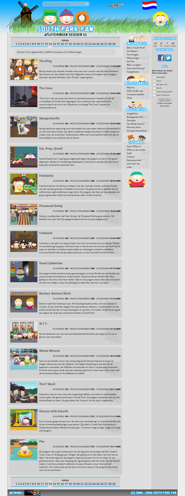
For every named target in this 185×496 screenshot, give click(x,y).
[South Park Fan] (65, 29)
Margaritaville (49, 118)
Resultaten (164, 106)
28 (109, 44)
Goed (158, 81)
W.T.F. (43, 324)
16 (62, 44)
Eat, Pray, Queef (50, 149)
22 (86, 44)
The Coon (46, 88)
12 (46, 44)
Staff (129, 153)
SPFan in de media (136, 149)
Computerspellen (135, 94)
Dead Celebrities (51, 263)
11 (42, 44)
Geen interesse (163, 95)
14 (54, 44)
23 (90, 44)
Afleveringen (133, 58)
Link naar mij (133, 163)
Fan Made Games (136, 123)
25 (98, 44)
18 (70, 44)
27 (105, 44)
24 (94, 44)
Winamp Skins (134, 127)
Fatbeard (45, 233)
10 (38, 44)
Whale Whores (49, 351)
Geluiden (131, 120)
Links (129, 167)
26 (102, 44)
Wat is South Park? (136, 47)
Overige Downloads (137, 130)
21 (82, 44)
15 (58, 44)
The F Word (47, 384)
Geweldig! (160, 77)
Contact (131, 156)
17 (66, 44)
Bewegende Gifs (135, 116)
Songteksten (133, 71)
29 (113, 44)
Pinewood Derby (51, 206)
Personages (133, 54)
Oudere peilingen (164, 103)
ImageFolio (132, 113)
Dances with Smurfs (53, 411)
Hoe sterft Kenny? (136, 68)
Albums (130, 87)
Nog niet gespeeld (164, 91)
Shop (129, 97)
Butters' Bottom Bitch (55, 293)
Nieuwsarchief (134, 160)
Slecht (159, 88)
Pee (41, 441)
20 (78, 44)
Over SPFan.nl (134, 146)
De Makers (132, 51)
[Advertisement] (164, 162)
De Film (130, 61)
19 (74, 44)
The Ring (45, 61)
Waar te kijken (134, 64)
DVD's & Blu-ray (135, 90)
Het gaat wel (161, 84)
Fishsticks (46, 176)
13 (50, 44)
